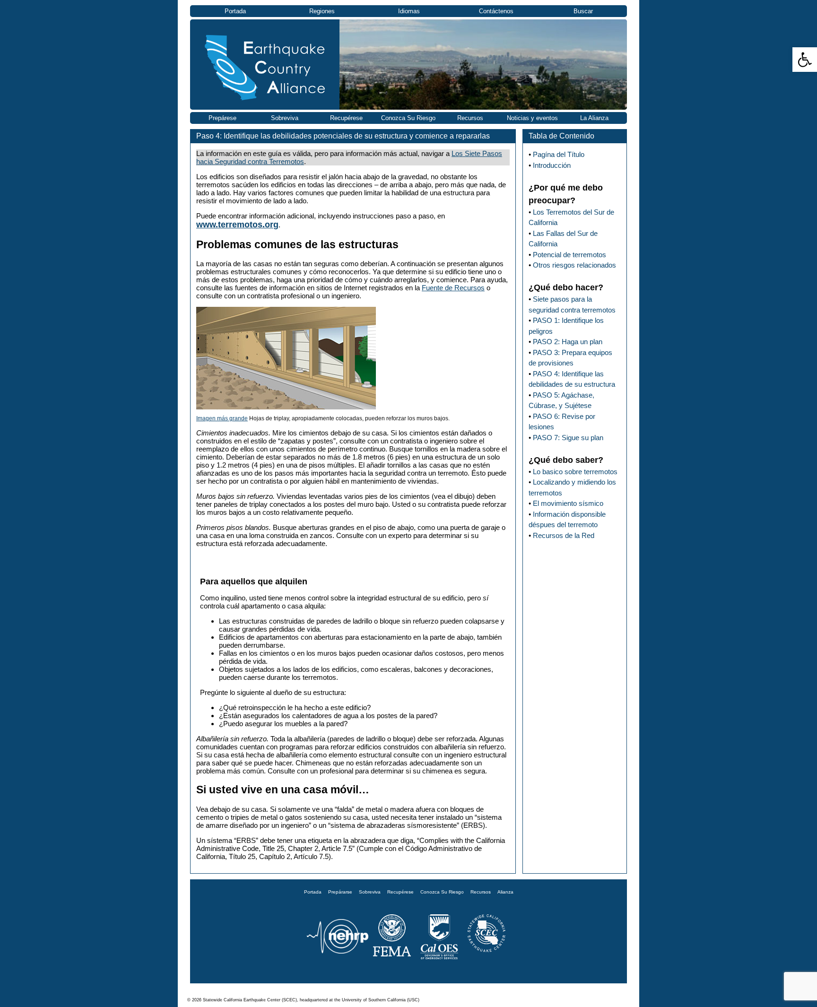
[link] (804, 59)
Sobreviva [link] (284, 118)
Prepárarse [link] (340, 891)
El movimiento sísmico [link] (568, 503)
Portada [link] (235, 11)
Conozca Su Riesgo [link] (408, 118)
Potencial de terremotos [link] (569, 255)
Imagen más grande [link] (222, 418)
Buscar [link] (583, 11)
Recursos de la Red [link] (563, 535)
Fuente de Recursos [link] (453, 288)
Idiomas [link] (409, 11)
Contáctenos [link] (496, 11)
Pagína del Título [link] (558, 154)
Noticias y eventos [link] (532, 118)
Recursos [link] (470, 118)
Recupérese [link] (346, 118)
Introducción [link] (552, 165)
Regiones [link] (322, 11)
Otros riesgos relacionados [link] (574, 265)
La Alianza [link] (594, 118)
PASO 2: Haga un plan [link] (567, 342)
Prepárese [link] (222, 118)
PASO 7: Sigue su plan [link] (568, 438)
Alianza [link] (505, 891)
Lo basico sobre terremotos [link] (575, 472)
